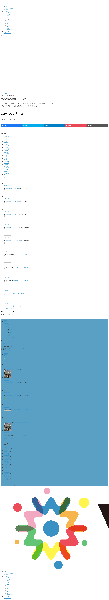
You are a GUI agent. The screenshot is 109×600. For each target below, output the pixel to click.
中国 (8, 22)
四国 (8, 23)
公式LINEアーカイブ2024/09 (9, 308)
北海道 (8, 14)
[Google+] (4, 129)
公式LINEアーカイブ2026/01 (12, 188)
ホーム (5, 6)
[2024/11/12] (7, 288)
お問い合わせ (7, 33)
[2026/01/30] (7, 196)
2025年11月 (6, 139)
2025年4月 (6, 150)
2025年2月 (6, 153)
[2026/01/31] (7, 183)
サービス (6, 26)
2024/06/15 (6, 277)
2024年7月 (6, 164)
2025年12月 (6, 138)
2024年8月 (6, 163)
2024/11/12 (6, 290)
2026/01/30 (6, 198)
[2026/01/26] (7, 222)
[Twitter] (2, 129)
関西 (8, 20)
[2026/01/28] (7, 209)
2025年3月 (6, 152)
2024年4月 (6, 169)
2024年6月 (6, 166)
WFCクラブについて (9, 8)
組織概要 (6, 9)
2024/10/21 (6, 251)
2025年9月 (6, 142)
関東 (8, 17)
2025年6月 (6, 147)
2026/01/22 (6, 420)
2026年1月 (6, 136)
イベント (6, 11)
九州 (8, 25)
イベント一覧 (10, 12)
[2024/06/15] (7, 275)
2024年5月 (6, 167)
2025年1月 (6, 155)
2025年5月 (6, 149)
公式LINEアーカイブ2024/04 (20, 267)
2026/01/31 (6, 186)
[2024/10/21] (7, 249)
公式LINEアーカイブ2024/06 (20, 280)
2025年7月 (6, 146)
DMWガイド (10, 30)
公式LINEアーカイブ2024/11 (20, 293)
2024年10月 (6, 160)
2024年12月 (6, 156)
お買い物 (9, 28)
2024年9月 (6, 161)
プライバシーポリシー (9, 337)
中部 (8, 19)
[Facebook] (1, 129)
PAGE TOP (105, 580)
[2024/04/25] (7, 262)
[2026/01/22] (7, 417)
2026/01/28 (6, 211)
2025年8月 (6, 144)
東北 (8, 16)
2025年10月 (6, 141)
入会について (7, 31)
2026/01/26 (6, 224)
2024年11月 (6, 158)
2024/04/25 (6, 264)
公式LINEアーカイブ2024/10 (21, 254)
